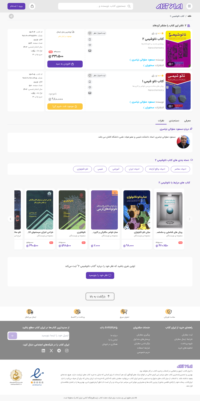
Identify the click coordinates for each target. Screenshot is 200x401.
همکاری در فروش (110, 344)
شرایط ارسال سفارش (183, 339)
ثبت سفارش (187, 335)
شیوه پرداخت (186, 344)
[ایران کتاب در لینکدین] (43, 351)
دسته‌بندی (174, 121)
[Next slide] (11, 219)
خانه (189, 16)
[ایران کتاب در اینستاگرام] (67, 351)
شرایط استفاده (143, 348)
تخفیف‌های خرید (185, 348)
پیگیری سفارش (143, 335)
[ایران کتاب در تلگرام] (59, 351)
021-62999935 (109, 328)
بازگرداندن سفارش (142, 344)
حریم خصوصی (143, 352)
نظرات (161, 121)
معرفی (187, 121)
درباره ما (114, 335)
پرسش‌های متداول (141, 339)
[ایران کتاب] (169, 6)
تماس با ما (113, 340)
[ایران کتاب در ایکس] (51, 351)
